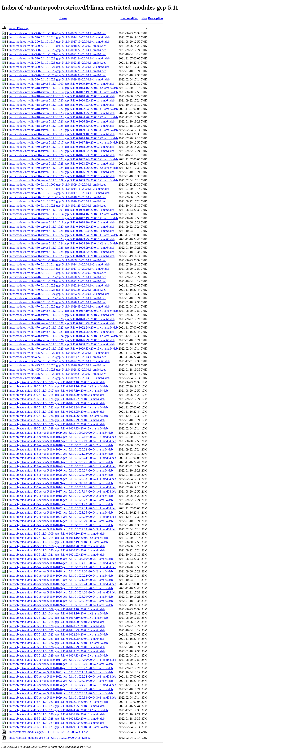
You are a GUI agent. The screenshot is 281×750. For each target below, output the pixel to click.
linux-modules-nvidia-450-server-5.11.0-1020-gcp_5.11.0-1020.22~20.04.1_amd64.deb (62, 151)
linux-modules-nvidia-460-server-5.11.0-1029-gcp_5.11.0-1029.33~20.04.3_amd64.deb (62, 256)
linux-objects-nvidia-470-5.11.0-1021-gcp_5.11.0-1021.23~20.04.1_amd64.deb (57, 630)
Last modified (129, 18)
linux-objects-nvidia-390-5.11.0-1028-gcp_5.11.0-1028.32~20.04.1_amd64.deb (57, 424)
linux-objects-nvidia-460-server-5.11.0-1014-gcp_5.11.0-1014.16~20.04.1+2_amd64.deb (62, 563)
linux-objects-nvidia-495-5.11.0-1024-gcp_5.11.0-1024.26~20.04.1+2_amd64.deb (58, 710)
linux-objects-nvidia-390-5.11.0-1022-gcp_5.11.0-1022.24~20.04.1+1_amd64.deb (58, 407)
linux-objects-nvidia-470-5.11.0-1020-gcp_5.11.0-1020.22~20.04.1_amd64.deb (57, 626)
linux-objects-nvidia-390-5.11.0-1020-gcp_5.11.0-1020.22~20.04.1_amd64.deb (57, 399)
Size (144, 18)
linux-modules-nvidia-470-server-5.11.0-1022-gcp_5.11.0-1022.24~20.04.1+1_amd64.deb (63, 327)
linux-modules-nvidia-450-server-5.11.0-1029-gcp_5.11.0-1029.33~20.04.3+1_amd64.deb (63, 180)
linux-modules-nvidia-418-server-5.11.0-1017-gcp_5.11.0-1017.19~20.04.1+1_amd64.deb (63, 92)
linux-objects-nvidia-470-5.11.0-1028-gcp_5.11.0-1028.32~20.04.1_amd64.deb (57, 651)
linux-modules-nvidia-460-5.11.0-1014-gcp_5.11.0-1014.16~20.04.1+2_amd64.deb (59, 188)
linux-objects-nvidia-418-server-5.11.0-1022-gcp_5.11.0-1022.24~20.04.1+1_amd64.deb (62, 457)
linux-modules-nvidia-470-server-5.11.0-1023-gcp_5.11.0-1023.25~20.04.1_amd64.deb (62, 331)
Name (63, 18)
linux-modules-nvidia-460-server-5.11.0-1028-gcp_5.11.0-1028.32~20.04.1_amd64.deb (62, 251)
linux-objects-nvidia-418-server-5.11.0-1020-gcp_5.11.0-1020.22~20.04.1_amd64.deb (61, 449)
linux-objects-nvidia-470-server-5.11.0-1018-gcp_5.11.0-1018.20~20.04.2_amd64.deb (61, 664)
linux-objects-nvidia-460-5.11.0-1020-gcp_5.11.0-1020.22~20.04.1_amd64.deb (57, 550)
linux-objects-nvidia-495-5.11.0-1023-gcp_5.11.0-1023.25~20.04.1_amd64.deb (57, 706)
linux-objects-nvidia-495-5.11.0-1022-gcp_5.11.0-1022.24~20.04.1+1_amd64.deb (58, 701)
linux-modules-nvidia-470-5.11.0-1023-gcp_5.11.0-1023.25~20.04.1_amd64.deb (57, 289)
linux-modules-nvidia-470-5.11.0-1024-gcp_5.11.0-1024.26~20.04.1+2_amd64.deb (59, 293)
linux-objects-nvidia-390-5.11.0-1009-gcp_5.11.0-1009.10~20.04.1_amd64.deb (57, 382)
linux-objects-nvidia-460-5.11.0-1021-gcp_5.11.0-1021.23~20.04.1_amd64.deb (57, 554)
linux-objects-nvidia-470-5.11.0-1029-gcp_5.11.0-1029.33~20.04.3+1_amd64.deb (58, 655)
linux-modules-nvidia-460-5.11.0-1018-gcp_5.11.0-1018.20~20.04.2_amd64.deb (57, 197)
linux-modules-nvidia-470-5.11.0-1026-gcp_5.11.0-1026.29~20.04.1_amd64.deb (57, 298)
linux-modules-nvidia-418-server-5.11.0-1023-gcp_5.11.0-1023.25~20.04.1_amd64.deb (62, 113)
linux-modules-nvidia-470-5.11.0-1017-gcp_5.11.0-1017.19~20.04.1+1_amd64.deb (59, 268)
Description (155, 18)
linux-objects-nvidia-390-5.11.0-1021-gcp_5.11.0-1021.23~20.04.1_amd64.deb (57, 403)
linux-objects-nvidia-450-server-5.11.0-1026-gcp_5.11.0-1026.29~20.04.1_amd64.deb (61, 521)
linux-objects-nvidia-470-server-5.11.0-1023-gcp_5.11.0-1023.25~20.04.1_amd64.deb (61, 680)
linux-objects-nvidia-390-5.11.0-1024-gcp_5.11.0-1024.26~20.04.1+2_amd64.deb (58, 415)
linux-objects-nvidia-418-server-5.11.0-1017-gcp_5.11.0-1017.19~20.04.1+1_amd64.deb (62, 441)
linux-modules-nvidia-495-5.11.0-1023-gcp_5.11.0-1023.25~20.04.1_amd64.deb (57, 357)
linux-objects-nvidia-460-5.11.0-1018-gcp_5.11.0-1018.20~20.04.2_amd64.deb (57, 546)
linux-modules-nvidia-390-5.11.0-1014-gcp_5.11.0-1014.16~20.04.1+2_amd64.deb (59, 37)
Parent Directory (18, 28)
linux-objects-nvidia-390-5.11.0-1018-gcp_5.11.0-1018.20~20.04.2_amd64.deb (57, 394)
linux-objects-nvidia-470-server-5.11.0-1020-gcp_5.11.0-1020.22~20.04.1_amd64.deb (61, 668)
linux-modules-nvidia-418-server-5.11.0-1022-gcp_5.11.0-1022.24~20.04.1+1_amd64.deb (63, 108)
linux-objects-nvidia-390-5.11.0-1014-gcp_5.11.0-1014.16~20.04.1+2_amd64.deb (58, 386)
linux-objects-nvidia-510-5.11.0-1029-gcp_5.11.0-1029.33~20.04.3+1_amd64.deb (58, 727)
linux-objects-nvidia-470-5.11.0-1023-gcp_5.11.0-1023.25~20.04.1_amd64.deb (57, 638)
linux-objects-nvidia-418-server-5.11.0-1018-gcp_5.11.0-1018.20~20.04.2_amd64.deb (61, 445)
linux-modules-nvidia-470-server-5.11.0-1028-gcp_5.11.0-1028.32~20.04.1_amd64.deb (62, 344)
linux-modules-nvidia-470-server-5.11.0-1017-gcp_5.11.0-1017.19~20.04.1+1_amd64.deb (63, 310)
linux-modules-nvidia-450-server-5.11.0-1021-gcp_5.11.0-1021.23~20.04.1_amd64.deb (62, 155)
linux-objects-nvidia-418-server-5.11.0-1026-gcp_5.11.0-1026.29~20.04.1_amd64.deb (61, 470)
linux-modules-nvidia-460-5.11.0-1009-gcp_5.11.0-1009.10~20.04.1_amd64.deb (57, 184)
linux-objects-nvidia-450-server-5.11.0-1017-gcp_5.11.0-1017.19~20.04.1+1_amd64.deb (62, 491)
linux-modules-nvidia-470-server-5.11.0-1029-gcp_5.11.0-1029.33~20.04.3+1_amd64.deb (63, 348)
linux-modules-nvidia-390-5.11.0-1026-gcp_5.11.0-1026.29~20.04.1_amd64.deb (57, 71)
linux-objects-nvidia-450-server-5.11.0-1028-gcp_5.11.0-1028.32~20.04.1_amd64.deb (61, 525)
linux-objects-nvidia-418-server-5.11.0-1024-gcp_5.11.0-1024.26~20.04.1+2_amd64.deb (62, 466)
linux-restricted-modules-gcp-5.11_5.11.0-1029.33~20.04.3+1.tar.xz (49, 737)
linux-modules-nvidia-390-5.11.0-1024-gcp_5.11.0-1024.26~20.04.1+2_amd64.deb (59, 66)
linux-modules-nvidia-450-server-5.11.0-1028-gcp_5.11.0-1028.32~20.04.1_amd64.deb (62, 176)
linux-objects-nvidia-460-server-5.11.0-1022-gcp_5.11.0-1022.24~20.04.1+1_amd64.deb (62, 584)
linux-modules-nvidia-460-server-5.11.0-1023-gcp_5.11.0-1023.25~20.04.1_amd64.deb (62, 239)
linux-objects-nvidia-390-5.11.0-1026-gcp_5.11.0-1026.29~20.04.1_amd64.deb (57, 420)
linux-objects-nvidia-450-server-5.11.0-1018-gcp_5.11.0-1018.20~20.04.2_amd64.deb (61, 495)
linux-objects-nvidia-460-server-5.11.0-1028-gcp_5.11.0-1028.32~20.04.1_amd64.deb (61, 600)
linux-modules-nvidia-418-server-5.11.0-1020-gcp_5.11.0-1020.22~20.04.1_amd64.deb (62, 100)
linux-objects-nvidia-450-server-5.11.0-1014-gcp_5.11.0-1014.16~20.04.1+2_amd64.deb (62, 487)
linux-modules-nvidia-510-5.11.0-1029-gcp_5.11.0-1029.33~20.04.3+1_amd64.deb (59, 378)
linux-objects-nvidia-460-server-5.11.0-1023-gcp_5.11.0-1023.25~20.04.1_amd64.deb (61, 588)
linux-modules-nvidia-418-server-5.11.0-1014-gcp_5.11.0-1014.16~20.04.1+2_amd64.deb (63, 87)
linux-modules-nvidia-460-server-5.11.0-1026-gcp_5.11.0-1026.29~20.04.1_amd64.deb (62, 247)
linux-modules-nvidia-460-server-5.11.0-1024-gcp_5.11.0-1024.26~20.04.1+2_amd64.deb (63, 243)
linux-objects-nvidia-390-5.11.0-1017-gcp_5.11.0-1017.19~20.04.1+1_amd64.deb (58, 390)
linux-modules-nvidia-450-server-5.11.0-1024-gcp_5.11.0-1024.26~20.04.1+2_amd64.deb (63, 167)
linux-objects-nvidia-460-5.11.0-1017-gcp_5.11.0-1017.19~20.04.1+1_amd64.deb (58, 542)
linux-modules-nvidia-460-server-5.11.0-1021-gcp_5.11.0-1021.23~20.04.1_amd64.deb (62, 230)
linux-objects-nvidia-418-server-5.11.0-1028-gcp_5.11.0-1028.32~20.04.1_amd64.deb (61, 474)
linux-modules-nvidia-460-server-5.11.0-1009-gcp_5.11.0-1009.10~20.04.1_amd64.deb (62, 209)
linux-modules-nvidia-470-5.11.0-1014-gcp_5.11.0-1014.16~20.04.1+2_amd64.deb (59, 264)
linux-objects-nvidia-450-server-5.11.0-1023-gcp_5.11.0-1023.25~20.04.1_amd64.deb (61, 512)
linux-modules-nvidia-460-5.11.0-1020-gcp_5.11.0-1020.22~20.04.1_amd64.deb (57, 201)
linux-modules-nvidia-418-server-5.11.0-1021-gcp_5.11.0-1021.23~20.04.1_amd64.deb (62, 104)
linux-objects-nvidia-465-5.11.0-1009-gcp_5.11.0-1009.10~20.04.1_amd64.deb (57, 609)
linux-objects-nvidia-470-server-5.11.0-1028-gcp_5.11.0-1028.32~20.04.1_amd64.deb (61, 693)
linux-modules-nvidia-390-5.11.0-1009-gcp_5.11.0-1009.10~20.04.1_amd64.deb (57, 33)
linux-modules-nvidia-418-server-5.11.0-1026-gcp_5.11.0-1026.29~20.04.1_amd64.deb (62, 121)
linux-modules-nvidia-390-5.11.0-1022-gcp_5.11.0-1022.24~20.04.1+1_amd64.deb (59, 58)
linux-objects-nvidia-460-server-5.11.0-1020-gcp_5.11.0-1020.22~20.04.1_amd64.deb (61, 575)
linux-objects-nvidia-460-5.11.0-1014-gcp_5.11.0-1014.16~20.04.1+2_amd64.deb (58, 537)
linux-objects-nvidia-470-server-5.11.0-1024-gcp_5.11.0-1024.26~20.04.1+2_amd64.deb (62, 685)
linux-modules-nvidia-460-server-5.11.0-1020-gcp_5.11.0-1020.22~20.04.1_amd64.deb (62, 226)
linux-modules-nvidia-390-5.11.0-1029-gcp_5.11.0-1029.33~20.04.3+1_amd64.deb (59, 79)
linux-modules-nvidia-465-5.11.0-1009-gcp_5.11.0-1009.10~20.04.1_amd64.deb (57, 260)
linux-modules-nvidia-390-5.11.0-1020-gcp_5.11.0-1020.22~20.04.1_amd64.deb (57, 50)
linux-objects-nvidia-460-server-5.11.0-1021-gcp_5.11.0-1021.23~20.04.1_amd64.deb (61, 579)
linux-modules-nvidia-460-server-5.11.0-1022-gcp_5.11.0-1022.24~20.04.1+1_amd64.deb (63, 235)
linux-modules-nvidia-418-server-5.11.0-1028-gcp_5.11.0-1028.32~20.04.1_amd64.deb (62, 125)
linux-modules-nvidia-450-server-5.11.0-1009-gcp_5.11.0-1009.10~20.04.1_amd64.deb (62, 134)
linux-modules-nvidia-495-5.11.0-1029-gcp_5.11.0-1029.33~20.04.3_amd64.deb (57, 373)
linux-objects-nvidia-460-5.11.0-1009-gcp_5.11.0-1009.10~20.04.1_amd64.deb (57, 533)
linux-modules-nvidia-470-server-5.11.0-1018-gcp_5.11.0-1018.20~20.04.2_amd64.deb (62, 315)
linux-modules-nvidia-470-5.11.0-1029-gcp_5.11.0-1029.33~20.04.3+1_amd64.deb (59, 306)
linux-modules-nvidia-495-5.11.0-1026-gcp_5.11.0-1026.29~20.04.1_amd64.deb (57, 365)
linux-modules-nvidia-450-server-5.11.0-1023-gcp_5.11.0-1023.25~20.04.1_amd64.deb (62, 163)
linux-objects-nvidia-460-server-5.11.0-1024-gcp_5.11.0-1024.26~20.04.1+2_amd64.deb (62, 592)
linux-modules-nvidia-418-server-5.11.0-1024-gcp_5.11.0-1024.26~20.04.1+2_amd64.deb (63, 117)
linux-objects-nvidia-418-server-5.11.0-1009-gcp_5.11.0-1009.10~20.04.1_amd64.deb (61, 432)
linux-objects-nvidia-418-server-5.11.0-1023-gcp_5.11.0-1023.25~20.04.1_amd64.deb (61, 462)
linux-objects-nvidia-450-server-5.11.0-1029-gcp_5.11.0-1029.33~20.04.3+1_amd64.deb (62, 529)
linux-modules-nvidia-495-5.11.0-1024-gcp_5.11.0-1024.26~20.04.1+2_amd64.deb (59, 361)
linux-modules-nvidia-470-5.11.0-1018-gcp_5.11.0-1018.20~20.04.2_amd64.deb (57, 272)
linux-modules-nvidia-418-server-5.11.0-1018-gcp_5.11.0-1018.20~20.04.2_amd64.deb (62, 96)
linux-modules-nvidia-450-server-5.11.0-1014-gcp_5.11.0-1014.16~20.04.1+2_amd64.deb (63, 138)
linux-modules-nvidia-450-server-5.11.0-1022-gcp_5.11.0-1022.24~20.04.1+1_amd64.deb (63, 159)
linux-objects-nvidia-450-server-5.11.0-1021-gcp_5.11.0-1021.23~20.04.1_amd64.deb (61, 504)
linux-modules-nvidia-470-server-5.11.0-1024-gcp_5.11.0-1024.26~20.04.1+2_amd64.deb (63, 336)
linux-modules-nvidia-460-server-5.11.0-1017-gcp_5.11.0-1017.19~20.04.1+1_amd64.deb (63, 218)
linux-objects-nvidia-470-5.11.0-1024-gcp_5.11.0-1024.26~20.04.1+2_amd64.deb (58, 642)
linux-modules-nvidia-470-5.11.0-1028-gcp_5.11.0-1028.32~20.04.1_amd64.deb (57, 302)
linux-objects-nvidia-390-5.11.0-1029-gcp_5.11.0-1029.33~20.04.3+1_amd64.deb (58, 428)
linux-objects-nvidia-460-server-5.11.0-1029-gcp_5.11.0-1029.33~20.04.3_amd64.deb (61, 605)
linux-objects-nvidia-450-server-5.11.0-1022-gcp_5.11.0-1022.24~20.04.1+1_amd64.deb (62, 508)
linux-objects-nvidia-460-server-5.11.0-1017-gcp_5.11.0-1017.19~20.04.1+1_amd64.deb (62, 567)
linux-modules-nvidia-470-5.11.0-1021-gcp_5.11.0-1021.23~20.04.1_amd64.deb (57, 281)
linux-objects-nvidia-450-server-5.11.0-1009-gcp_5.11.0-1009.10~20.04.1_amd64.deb (61, 483)
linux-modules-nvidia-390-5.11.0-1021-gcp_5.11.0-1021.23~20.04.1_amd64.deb (57, 54)
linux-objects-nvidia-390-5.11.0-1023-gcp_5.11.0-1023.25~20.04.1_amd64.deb (57, 411)
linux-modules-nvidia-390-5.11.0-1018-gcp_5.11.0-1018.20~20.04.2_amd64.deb (57, 45)
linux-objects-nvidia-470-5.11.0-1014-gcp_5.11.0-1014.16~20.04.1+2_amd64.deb (58, 613)
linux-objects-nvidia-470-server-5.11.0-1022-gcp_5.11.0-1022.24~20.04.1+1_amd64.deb (62, 676)
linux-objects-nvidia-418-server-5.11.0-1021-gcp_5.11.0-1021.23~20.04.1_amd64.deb (61, 453)
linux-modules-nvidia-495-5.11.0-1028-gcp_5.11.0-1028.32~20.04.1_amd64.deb (57, 369)
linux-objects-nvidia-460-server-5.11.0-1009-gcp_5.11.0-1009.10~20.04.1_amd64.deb (61, 558)
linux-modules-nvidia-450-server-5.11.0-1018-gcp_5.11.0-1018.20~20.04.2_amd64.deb (62, 146)
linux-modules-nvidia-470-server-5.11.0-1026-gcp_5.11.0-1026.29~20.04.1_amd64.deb (62, 340)
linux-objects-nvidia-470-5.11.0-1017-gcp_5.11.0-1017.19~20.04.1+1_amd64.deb (58, 617)
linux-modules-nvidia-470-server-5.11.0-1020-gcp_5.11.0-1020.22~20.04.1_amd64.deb (62, 319)
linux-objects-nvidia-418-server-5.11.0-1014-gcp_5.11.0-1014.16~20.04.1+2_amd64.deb (62, 436)
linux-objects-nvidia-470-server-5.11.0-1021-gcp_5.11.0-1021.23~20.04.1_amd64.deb (61, 672)
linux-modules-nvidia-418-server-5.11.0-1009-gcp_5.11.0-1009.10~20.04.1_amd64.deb (62, 83)
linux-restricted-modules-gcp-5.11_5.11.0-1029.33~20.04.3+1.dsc (48, 732)
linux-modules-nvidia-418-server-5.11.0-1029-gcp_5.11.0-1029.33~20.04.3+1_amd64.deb (63, 129)
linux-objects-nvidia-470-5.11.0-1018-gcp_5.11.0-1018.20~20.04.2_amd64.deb (57, 621)
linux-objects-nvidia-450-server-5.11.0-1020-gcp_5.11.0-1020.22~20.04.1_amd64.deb (61, 500)
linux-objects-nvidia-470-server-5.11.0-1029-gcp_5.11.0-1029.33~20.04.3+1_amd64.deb (62, 697)
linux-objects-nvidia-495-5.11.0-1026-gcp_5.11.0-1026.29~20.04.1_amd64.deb (57, 714)
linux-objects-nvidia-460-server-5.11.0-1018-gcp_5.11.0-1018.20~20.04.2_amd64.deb (61, 571)
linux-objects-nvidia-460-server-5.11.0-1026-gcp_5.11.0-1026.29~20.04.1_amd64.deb (61, 596)
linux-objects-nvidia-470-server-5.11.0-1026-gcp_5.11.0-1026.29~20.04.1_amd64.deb (61, 689)
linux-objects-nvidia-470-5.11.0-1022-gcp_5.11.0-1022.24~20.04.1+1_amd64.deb (58, 634)
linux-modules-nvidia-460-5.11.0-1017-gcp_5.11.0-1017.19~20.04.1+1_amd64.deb (59, 193)
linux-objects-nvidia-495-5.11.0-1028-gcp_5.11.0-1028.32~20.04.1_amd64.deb (57, 718)
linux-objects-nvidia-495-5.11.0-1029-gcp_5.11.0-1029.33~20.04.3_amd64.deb (57, 722)
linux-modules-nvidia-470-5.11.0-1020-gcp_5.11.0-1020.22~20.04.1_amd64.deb (57, 277)
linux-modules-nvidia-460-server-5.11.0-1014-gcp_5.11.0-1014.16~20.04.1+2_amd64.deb (63, 214)
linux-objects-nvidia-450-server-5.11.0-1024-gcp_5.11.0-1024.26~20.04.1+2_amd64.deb (62, 516)
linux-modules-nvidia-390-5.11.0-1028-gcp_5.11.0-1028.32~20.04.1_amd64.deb (57, 75)
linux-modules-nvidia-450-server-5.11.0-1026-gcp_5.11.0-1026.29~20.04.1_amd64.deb (62, 172)
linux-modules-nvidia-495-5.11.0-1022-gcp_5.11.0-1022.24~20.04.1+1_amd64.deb (59, 352)
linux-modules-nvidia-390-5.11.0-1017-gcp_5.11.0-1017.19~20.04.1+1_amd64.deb (59, 41)
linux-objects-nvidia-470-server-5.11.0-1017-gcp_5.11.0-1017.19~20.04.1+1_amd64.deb (62, 659)
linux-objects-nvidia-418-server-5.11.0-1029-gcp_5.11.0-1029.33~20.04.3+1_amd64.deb (62, 479)
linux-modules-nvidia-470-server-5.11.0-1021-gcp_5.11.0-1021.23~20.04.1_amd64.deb (62, 323)
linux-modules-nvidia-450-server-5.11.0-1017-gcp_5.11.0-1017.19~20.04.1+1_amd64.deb (63, 142)
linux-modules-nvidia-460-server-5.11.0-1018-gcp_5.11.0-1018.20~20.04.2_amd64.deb (62, 222)
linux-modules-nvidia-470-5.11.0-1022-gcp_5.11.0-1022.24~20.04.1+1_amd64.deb (59, 285)
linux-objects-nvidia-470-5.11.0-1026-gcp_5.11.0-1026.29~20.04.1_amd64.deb (57, 647)
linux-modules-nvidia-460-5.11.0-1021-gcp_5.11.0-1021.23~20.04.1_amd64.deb (57, 205)
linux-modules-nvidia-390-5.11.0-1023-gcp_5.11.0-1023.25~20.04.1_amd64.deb (57, 62)
